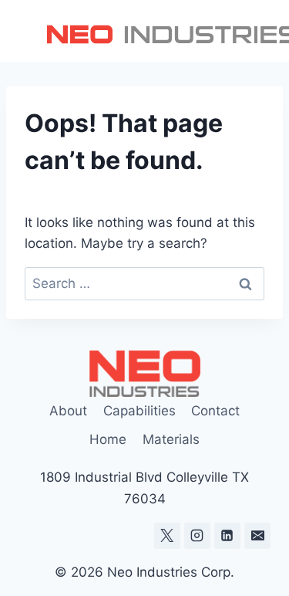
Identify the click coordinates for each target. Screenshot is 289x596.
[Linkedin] (227, 536)
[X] (167, 536)
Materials (171, 439)
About (68, 410)
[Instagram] (197, 536)
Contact (215, 410)
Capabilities (139, 410)
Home (107, 439)
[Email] (257, 536)
